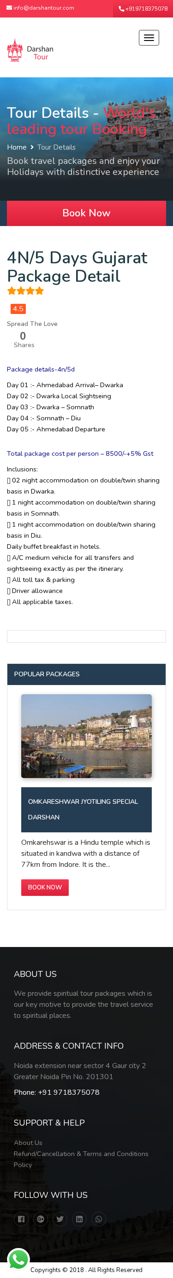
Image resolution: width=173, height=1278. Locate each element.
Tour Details (56, 147)
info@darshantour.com (43, 8)
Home (17, 147)
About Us (28, 1142)
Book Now (86, 213)
